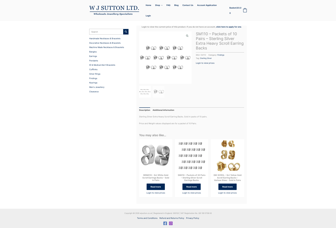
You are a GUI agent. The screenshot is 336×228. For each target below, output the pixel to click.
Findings (220, 55)
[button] (161, 5)
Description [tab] (144, 110)
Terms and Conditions (147, 218)
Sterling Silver (206, 58)
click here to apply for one (228, 27)
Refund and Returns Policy (171, 218)
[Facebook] (165, 223)
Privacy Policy (192, 218)
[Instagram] (171, 223)
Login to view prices (205, 63)
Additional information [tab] (163, 110)
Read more (156, 187)
